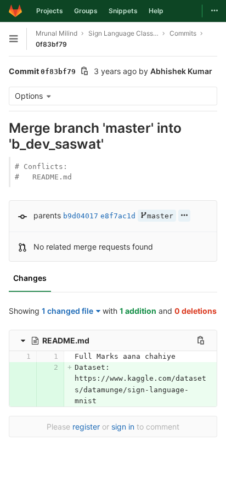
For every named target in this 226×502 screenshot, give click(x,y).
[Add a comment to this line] (8, 356)
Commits (183, 33)
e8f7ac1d (117, 216)
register (86, 426)
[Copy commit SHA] (84, 72)
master (160, 216)
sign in (122, 426)
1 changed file (67, 310)
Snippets (123, 11)
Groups (86, 11)
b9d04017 (80, 216)
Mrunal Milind (56, 33)
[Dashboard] (15, 11)
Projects (49, 11)
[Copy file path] (201, 340)
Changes (30, 278)
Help (156, 11)
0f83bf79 (51, 44)
